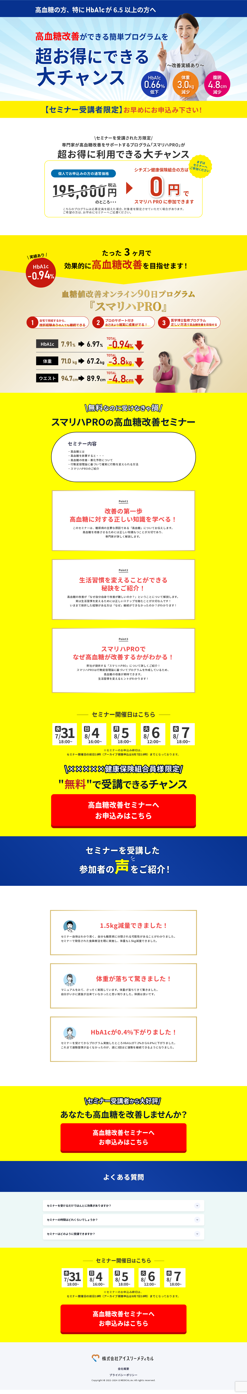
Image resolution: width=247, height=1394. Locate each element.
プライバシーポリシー (123, 1375)
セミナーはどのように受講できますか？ (71, 1234)
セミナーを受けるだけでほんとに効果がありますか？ (79, 1205)
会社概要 (123, 1369)
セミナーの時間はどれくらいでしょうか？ (72, 1220)
